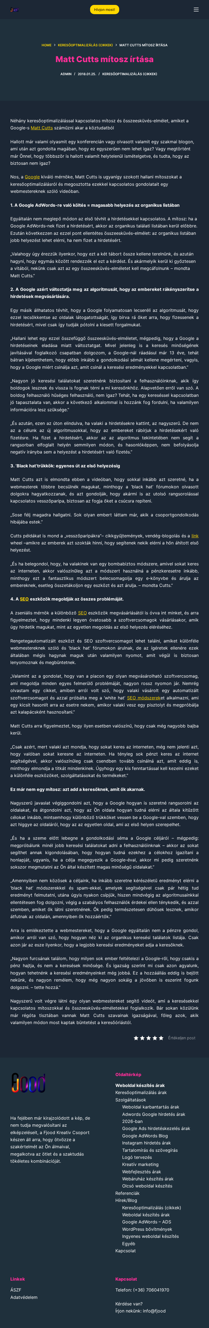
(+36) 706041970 (151, 1290)
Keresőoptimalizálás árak (141, 1092)
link (195, 535)
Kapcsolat (125, 1250)
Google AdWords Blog (145, 1135)
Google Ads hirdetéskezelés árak (156, 1128)
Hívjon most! (104, 9)
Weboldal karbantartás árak (150, 1107)
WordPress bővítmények (147, 1229)
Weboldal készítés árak (146, 1214)
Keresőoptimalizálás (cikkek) (129, 74)
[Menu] (196, 9)
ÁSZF (15, 1290)
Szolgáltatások (130, 1099)
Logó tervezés (137, 1157)
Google (32, 176)
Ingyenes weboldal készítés (150, 1236)
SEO (24, 599)
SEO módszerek (144, 697)
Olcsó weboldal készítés (147, 1186)
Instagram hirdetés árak (146, 1143)
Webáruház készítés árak (148, 1178)
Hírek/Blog (126, 1200)
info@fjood (154, 1311)
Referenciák (127, 1193)
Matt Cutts (42, 127)
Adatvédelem (24, 1297)
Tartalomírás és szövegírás (150, 1150)
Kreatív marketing (140, 1164)
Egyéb (128, 1243)
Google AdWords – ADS (146, 1222)
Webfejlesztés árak (141, 1171)
